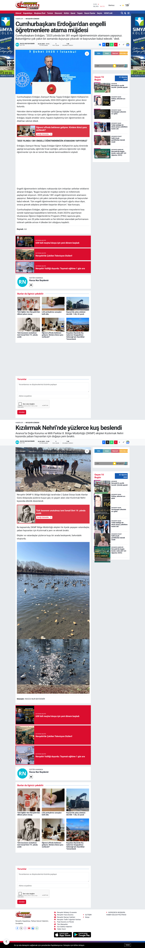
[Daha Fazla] (116, 44)
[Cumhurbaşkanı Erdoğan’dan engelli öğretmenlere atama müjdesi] (53, 72)
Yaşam (80, 13)
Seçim (99, 13)
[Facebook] (17, 928)
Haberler (19, 19)
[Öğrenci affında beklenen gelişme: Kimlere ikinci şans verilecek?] (53, 324)
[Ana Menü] (128, 13)
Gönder (22, 412)
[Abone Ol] (128, 44)
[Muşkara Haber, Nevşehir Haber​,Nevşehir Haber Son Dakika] (27, 5)
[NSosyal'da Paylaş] (100, 44)
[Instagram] (25, 928)
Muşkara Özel (39, 13)
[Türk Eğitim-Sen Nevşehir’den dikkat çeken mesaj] (28, 303)
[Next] (33, 928)
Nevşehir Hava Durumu (65, 915)
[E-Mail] (31, 285)
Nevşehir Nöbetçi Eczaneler (67, 912)
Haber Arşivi (61, 929)
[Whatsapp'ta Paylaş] (111, 44)
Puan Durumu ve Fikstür (65, 922)
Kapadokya (27, 13)
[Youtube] (29, 928)
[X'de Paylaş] (107, 44)
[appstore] (63, 934)
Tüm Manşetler (62, 924)
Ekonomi (58, 13)
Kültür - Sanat (69, 13)
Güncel (18, 13)
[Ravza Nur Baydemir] (22, 282)
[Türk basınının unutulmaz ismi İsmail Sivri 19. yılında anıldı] (28, 324)
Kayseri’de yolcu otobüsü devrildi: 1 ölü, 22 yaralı (75, 313)
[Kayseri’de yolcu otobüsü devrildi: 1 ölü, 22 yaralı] (77, 303)
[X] (21, 928)
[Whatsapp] (37, 928)
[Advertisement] (53, 170)
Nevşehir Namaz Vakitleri (66, 917)
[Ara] (122, 13)
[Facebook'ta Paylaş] (103, 44)
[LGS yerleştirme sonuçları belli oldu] (53, 303)
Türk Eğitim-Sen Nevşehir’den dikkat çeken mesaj (28, 313)
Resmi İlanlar (89, 13)
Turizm (50, 13)
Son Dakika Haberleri (64, 927)
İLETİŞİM (88, 915)
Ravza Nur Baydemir (39, 280)
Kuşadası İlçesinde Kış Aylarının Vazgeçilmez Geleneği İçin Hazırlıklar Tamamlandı (75, 336)
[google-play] (82, 934)
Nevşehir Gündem (32, 19)
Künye (87, 917)
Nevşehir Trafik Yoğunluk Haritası (69, 919)
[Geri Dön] (6, 941)
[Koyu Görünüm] (125, 13)
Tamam (127, 945)
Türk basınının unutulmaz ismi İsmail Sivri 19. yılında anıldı (27, 335)
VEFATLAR (108, 13)
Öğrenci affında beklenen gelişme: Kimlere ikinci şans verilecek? (52, 335)
